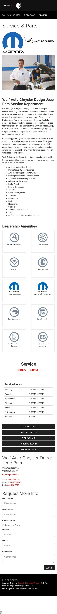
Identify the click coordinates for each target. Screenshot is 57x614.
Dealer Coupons (28, 432)
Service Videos (28, 449)
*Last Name (7, 509)
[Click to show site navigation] (52, 15)
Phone (17, 525)
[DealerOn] (10, 580)
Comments (7, 552)
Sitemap (29, 583)
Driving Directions (11, 474)
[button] (11, 15)
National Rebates (29, 443)
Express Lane (28, 438)
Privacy (37, 583)
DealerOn (21, 583)
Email (7, 525)
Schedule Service (28, 426)
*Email (5, 540)
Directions (29, 15)
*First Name (7, 498)
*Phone (5, 529)
